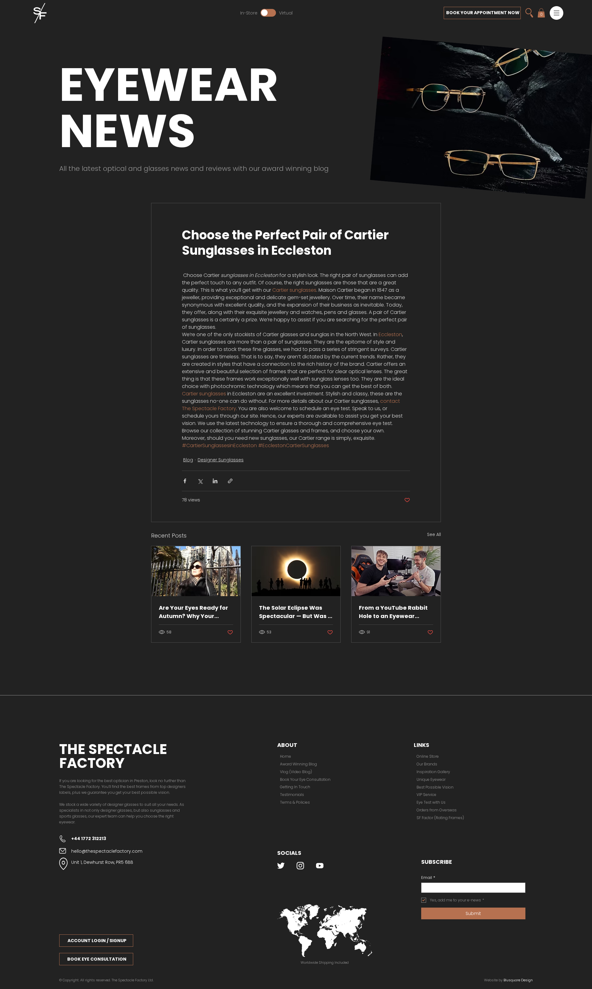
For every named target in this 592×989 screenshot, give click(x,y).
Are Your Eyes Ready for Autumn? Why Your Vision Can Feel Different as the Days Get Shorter (195, 612)
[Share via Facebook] (185, 481)
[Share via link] (230, 481)
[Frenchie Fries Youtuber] (396, 571)
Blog (188, 460)
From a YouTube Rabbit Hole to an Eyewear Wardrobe (393, 612)
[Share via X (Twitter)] (200, 481)
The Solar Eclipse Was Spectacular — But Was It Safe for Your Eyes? (295, 612)
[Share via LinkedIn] (215, 481)
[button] (556, 13)
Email (428, 877)
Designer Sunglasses (221, 460)
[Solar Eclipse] (296, 571)
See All (434, 534)
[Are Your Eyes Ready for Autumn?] (195, 571)
